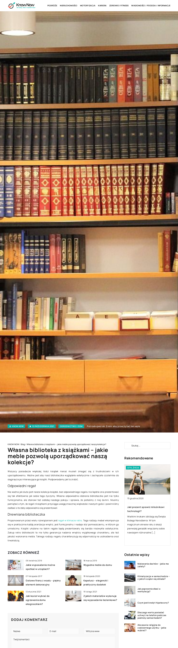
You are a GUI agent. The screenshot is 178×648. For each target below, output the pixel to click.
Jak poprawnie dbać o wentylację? (149, 590)
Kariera (102, 5)
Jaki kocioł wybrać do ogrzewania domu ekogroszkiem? (38, 600)
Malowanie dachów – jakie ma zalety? (153, 565)
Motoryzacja (87, 5)
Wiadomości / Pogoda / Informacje (150, 5)
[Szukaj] (127, 445)
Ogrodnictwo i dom (71, 426)
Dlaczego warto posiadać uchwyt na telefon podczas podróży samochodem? (152, 615)
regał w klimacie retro (70, 520)
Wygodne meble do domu (97, 564)
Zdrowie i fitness (119, 5)
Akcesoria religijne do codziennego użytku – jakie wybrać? (152, 628)
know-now (18, 426)
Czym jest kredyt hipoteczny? (153, 602)
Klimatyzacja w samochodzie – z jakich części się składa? (154, 577)
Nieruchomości (68, 5)
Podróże (52, 5)
